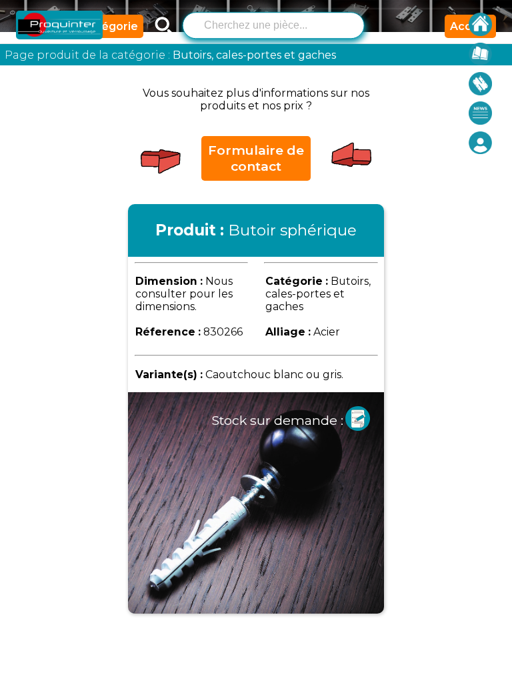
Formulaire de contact (256, 158)
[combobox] (273, 23)
